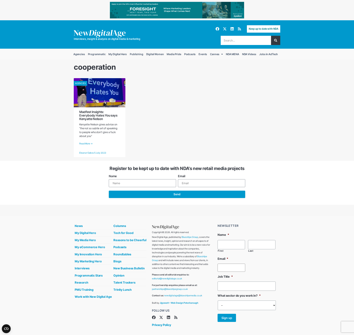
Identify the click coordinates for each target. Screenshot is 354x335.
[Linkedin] (232, 29)
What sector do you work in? (239, 295)
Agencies (79, 54)
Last (251, 250)
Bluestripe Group (190, 237)
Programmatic (97, 54)
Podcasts (190, 54)
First (220, 250)
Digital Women (155, 54)
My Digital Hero (117, 54)
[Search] (275, 40)
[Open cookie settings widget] (6, 328)
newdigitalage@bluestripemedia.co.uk (183, 295)
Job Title (225, 276)
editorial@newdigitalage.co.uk (167, 278)
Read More (86, 143)
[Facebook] (217, 29)
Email (181, 176)
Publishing (136, 54)
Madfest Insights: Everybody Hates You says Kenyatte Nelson (98, 115)
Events (203, 54)
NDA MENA (232, 54)
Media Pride (174, 54)
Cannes (214, 54)
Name (113, 176)
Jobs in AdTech (268, 54)
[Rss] (239, 29)
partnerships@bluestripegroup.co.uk (170, 289)
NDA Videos (249, 54)
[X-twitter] (224, 29)
